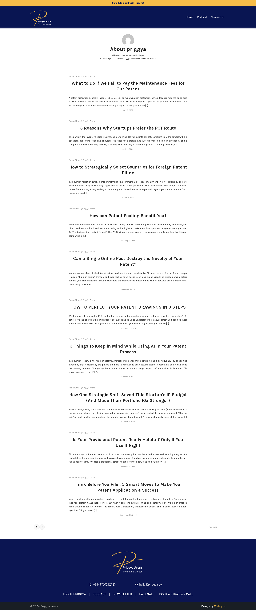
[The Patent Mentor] (41, 17)
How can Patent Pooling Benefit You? (128, 215)
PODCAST (99, 594)
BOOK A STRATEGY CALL (176, 594)
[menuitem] (189, 17)
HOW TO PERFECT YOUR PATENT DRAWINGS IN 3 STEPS (128, 307)
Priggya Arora (89, 76)
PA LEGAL (146, 594)
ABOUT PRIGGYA (74, 594)
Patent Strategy (76, 76)
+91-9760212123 (104, 584)
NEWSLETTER (122, 594)
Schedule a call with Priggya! (128, 3)
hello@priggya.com (151, 584)
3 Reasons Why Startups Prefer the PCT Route (128, 128)
